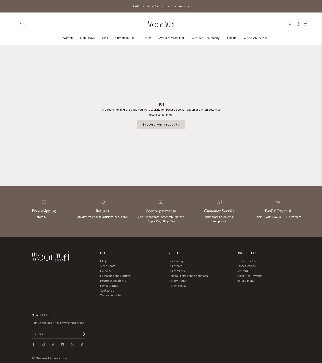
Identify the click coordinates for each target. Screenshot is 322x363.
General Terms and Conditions (188, 276)
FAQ (103, 261)
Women (67, 38)
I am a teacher (109, 286)
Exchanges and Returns (115, 276)
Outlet (147, 38)
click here (121, 217)
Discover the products (174, 6)
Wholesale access (255, 38)
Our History (176, 261)
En (20, 24)
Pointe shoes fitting (113, 281)
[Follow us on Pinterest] (53, 344)
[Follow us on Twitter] (72, 344)
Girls (105, 38)
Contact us (107, 291)
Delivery (105, 271)
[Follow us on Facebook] (33, 344)
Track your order (110, 295)
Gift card (242, 271)
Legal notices (60, 358)
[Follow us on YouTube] (62, 344)
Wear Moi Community (205, 38)
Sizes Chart (107, 266)
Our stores (175, 266)
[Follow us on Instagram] (43, 344)
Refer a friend (245, 281)
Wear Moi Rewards (249, 276)
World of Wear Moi (171, 38)
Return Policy (177, 286)
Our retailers (176, 271)
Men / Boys (87, 38)
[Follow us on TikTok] (82, 344)
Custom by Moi (125, 38)
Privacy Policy (177, 281)
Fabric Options (246, 266)
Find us (231, 38)
